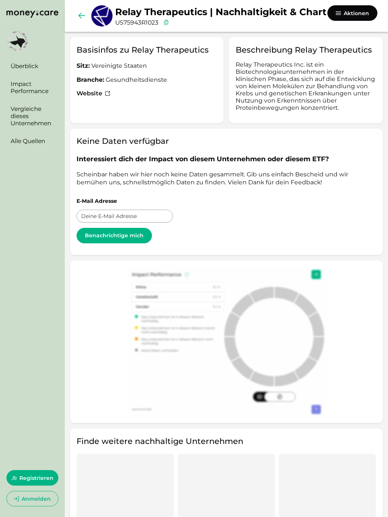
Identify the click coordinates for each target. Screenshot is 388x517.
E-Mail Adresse (97, 201)
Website (90, 93)
